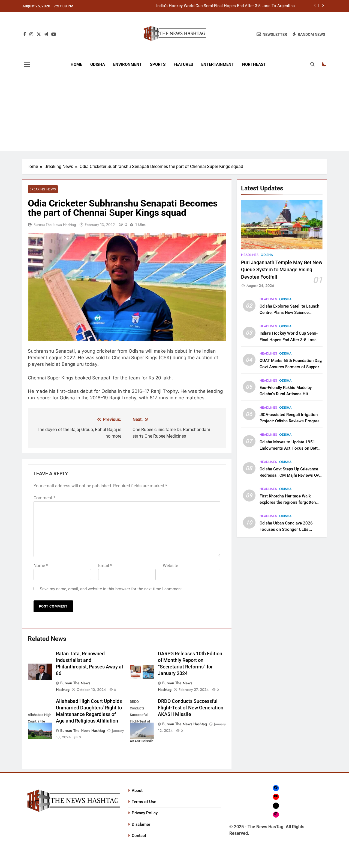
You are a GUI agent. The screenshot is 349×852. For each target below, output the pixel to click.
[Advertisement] (174, 113)
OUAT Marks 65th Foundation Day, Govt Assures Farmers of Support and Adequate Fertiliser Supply (291, 367)
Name (41, 565)
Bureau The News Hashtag (55, 224)
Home (76, 64)
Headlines (249, 254)
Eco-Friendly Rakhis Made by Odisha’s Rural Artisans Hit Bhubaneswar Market (286, 394)
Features (183, 64)
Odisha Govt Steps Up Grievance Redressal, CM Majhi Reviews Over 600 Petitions (291, 475)
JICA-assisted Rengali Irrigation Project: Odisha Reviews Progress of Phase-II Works (291, 421)
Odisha (97, 64)
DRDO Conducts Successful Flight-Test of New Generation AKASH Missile (190, 707)
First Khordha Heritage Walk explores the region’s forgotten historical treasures (288, 502)
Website (170, 565)
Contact (139, 835)
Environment (127, 64)
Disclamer (141, 824)
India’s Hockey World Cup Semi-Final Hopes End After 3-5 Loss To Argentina (225, 6)
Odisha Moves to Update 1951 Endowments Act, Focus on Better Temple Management (290, 448)
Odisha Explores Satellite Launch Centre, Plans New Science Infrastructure (289, 312)
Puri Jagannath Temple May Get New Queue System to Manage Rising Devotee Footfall (281, 270)
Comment (44, 497)
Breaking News (43, 189)
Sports (158, 64)
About (137, 790)
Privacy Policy (145, 812)
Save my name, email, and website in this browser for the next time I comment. (111, 588)
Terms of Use (144, 801)
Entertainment (217, 64)
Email (105, 565)
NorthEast (254, 64)
